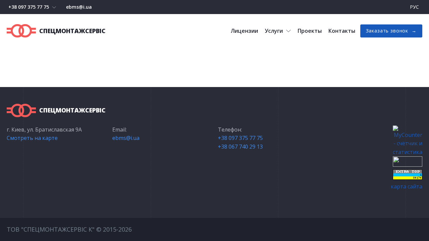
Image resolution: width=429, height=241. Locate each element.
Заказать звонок (387, 30)
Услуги (274, 30)
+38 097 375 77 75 (28, 7)
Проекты (310, 30)
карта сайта (406, 186)
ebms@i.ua (79, 7)
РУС (414, 7)
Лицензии (244, 30)
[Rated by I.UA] (407, 164)
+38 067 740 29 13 (240, 146)
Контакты (341, 30)
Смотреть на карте (32, 138)
